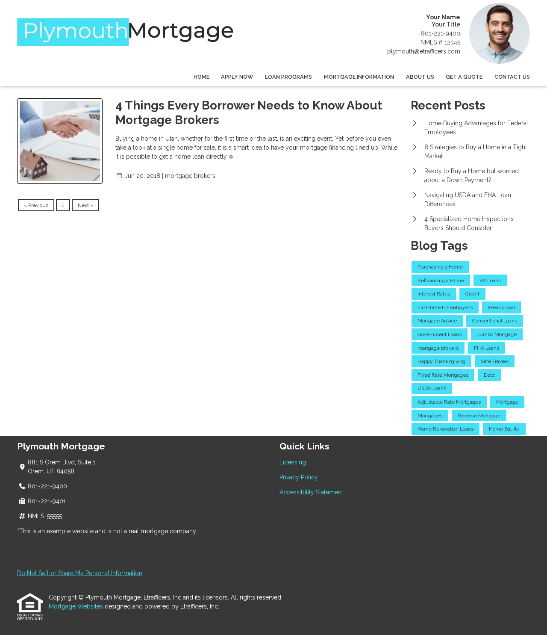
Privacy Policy (298, 477)
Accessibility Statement (311, 492)
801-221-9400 (440, 33)
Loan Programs (288, 77)
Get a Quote (464, 77)
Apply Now (237, 77)
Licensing (292, 462)
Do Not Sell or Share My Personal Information (79, 573)
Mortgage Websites (77, 606)
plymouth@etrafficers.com (423, 51)
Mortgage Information (359, 77)
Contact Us (512, 77)
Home (201, 77)
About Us (420, 77)
